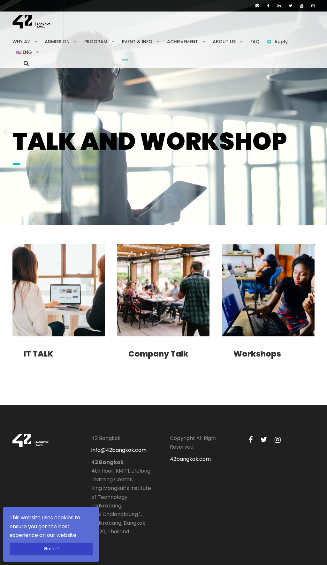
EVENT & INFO (137, 41)
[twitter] (290, 5)
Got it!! (51, 549)
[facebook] (268, 5)
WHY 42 (21, 41)
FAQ (255, 41)
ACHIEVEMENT (182, 41)
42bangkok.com (190, 459)
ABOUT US (224, 41)
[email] (257, 5)
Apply (281, 41)
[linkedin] (279, 5)
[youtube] (301, 5)
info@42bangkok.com (119, 450)
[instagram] (313, 5)
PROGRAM (95, 41)
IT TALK (38, 353)
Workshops (257, 353)
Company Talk (158, 353)
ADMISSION (57, 41)
